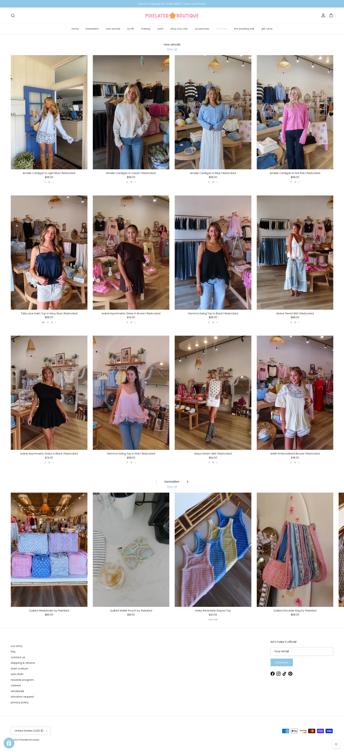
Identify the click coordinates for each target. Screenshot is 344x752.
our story (16, 646)
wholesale (17, 691)
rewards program (22, 680)
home (75, 28)
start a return (19, 668)
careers (16, 685)
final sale (221, 28)
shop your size (179, 28)
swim (160, 28)
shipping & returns (23, 663)
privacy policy (20, 702)
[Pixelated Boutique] (172, 15)
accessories (202, 28)
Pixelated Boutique (29, 739)
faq (13, 651)
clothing (145, 28)
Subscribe (281, 662)
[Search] (13, 15)
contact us (18, 657)
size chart (17, 674)
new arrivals (113, 28)
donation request (22, 696)
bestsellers (92, 28)
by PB (130, 28)
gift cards (267, 28)
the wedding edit (244, 28)
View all (172, 49)
